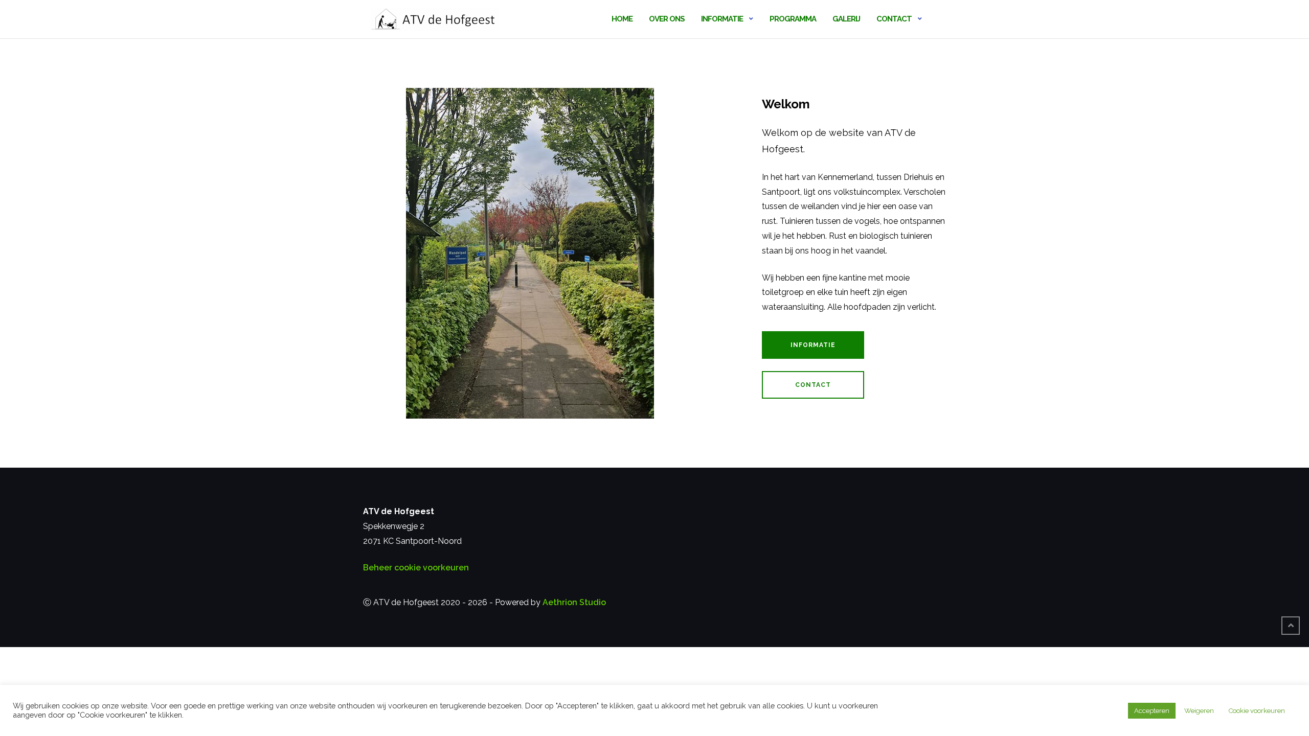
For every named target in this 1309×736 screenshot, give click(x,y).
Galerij (846, 19)
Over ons (667, 19)
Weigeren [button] (1199, 711)
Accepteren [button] (1151, 711)
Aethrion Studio (574, 602)
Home (622, 19)
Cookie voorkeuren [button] (1257, 711)
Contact (894, 19)
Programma (793, 19)
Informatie (722, 19)
